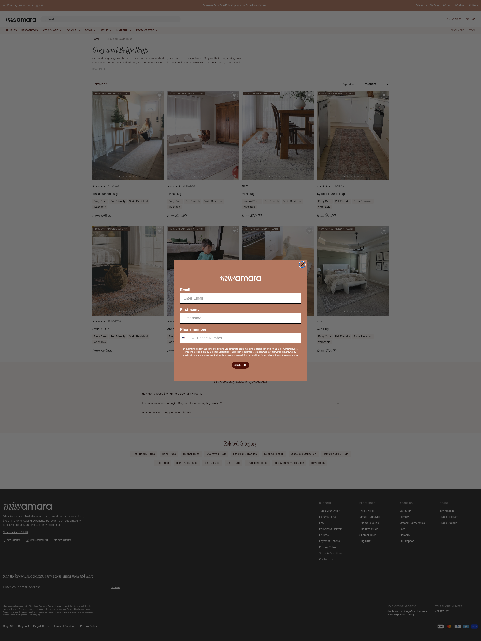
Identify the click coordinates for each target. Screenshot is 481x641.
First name (189, 309)
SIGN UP (240, 365)
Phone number (193, 329)
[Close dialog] (302, 265)
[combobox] (187, 338)
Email (185, 290)
